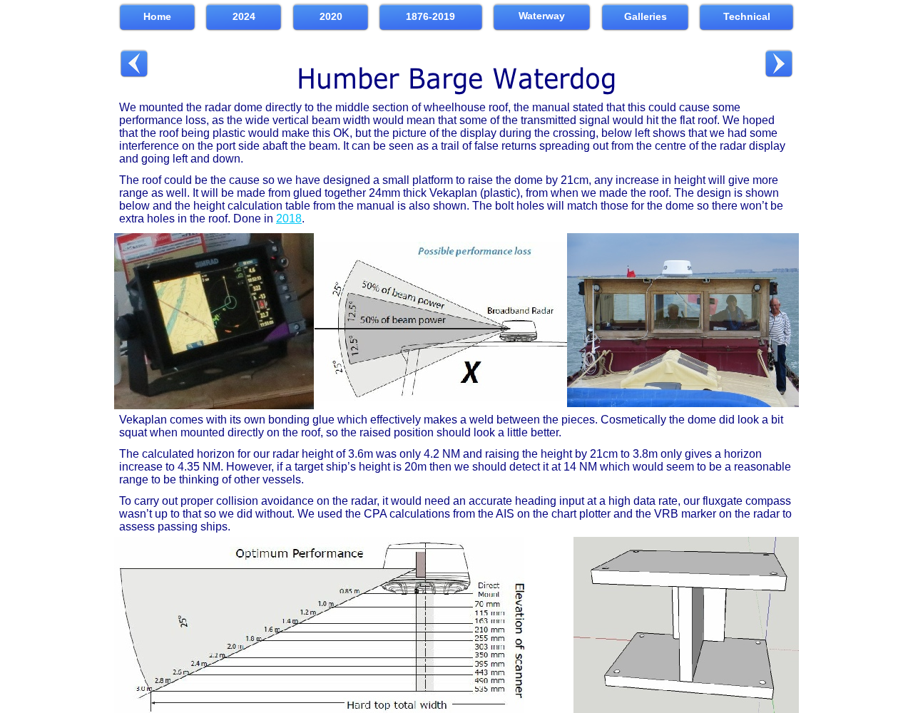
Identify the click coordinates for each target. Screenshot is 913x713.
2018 (289, 218)
